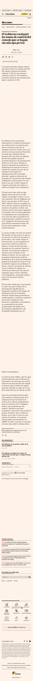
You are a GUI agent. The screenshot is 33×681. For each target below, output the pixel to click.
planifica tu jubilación (6, 614)
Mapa (8, 667)
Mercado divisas (10, 27)
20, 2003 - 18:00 (16, 52)
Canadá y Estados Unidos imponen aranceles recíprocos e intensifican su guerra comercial (15, 544)
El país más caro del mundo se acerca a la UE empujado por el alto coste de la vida (16, 563)
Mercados (7, 22)
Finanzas (16, 467)
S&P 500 (15, 10)
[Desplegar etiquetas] (30, 466)
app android (26, 620)
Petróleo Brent (28, 10)
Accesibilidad (27, 665)
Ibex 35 (4, 10)
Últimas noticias (7, 539)
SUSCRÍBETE (24, 14)
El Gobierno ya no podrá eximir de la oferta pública (15, 445)
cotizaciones (7, 620)
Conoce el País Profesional (16, 627)
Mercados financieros (7, 467)
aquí (27, 478)
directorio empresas (26, 613)
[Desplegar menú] (3, 14)
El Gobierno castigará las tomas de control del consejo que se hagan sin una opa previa (16, 455)
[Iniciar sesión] (30, 14)
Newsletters (15, 667)
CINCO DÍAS (4, 448)
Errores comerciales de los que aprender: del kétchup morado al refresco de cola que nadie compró (16, 550)
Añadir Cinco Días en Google (11, 61)
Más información (5, 474)
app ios (16, 620)
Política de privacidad (19, 665)
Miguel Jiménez (11, 458)
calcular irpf (7, 607)
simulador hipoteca (16, 607)
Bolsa (3, 27)
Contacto (10, 663)
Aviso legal (14, 663)
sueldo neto (26, 607)
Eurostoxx (9, 580)
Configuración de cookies (7, 665)
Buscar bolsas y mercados (10, 572)
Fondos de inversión (21, 27)
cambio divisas (16, 613)
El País (29, 17)
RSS (11, 667)
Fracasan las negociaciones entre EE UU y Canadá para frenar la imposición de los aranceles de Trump (16, 557)
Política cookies (21, 663)
